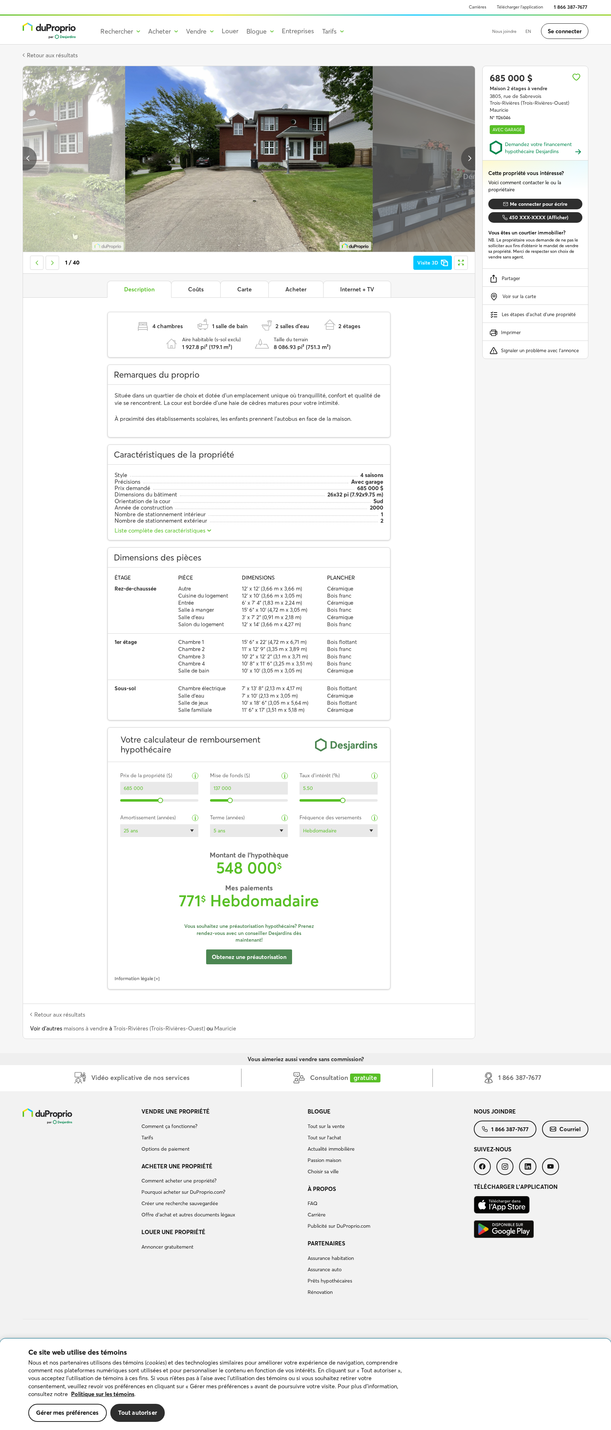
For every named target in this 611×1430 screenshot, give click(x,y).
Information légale (134, 978)
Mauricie (225, 1028)
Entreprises (298, 31)
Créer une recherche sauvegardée (179, 1203)
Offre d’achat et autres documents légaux (188, 1214)
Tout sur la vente (326, 1126)
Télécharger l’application (520, 7)
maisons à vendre (86, 1028)
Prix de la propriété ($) (146, 776)
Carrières (477, 7)
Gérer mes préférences (67, 1412)
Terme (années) (227, 818)
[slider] (160, 800)
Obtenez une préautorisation (249, 956)
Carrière (317, 1214)
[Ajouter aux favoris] (576, 77)
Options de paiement (165, 1149)
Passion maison (324, 1160)
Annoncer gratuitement (167, 1247)
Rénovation (320, 1292)
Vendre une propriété (175, 1111)
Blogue (319, 1111)
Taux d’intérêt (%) (319, 776)
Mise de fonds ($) (230, 776)
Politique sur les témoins (102, 1393)
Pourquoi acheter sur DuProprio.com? (183, 1192)
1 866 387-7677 (570, 7)
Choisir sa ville (323, 1171)
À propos (322, 1188)
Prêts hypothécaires (330, 1281)
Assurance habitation (331, 1258)
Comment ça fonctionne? (169, 1126)
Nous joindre (504, 31)
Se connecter (565, 31)
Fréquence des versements (330, 818)
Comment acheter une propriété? (178, 1181)
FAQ (313, 1203)
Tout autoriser (137, 1412)
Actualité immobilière (331, 1149)
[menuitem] (221, 1131)
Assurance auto (325, 1269)
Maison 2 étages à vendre (518, 88)
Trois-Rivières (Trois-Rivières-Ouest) (159, 1028)
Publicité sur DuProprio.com (339, 1226)
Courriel (570, 1129)
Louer (230, 31)
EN (528, 31)
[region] (305, 1384)
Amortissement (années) (148, 818)
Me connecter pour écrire (539, 204)
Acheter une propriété (177, 1166)
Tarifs (147, 1137)
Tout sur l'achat (324, 1137)
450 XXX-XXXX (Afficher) (538, 217)
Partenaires (326, 1243)
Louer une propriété (173, 1232)
